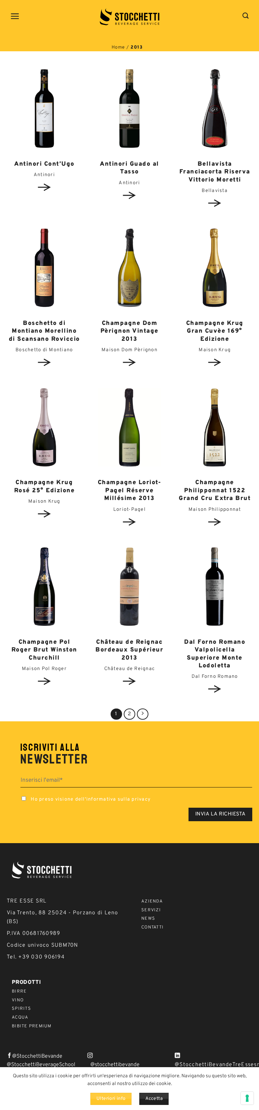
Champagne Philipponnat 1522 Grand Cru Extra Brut (215, 490)
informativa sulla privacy (118, 799)
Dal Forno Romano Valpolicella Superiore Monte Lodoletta (214, 654)
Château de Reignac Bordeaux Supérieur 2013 (129, 650)
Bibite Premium (32, 1026)
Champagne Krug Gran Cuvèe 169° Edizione (214, 331)
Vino (18, 1000)
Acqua (20, 1017)
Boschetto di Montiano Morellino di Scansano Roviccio (44, 331)
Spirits (21, 1008)
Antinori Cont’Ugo (44, 164)
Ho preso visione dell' (90, 799)
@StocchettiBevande (37, 1056)
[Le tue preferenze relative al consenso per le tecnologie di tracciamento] (247, 1098)
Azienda (152, 901)
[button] (15, 16)
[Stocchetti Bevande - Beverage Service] (129, 16)
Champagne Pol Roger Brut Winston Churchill (44, 650)
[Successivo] (142, 714)
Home (118, 47)
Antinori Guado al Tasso (129, 168)
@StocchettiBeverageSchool (41, 1064)
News (148, 918)
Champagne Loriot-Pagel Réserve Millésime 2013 (130, 490)
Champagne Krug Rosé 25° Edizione (44, 486)
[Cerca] (245, 16)
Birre (19, 991)
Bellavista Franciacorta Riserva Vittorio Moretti (214, 172)
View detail (44, 187)
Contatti (152, 927)
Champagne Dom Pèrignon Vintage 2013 (129, 331)
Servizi (151, 910)
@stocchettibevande (115, 1064)
